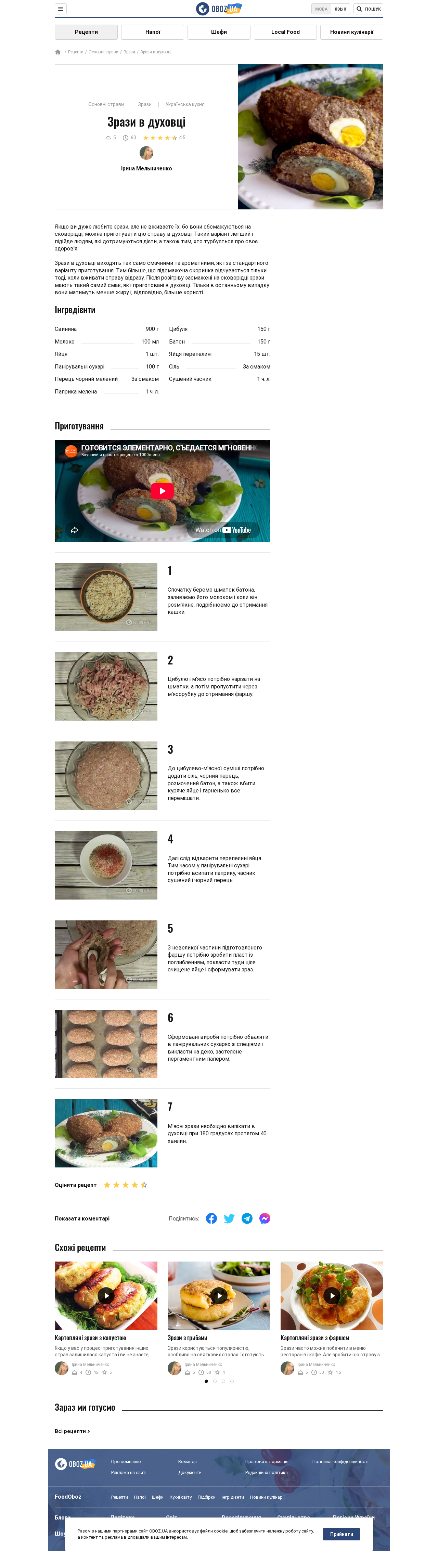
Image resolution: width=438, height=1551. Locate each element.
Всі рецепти (70, 1431)
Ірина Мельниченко (90, 1364)
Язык (340, 9)
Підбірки (207, 1497)
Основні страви (103, 52)
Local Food (285, 32)
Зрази (129, 52)
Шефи (219, 32)
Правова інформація (266, 1461)
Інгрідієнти (233, 1497)
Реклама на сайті (128, 1472)
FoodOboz (68, 1497)
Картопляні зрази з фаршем (315, 1337)
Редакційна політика (266, 1472)
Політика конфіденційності (340, 1461)
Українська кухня (185, 104)
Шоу (60, 1533)
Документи (190, 1472)
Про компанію (126, 1461)
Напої (152, 32)
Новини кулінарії (351, 32)
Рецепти (86, 32)
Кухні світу (181, 1497)
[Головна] (57, 52)
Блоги (62, 1517)
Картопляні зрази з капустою (90, 1337)
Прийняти (341, 1534)
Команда (187, 1461)
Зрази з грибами (187, 1337)
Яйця (61, 354)
